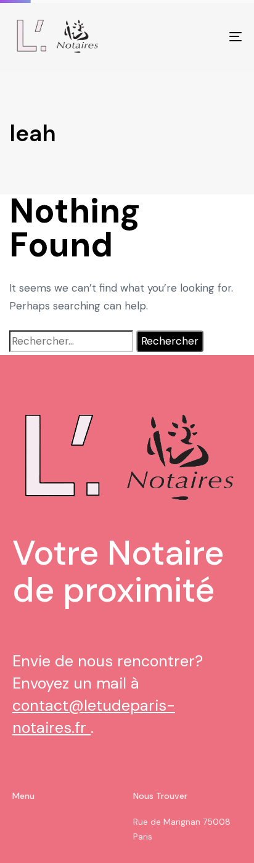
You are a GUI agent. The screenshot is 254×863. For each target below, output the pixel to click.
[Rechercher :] (71, 341)
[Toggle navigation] (203, 36)
